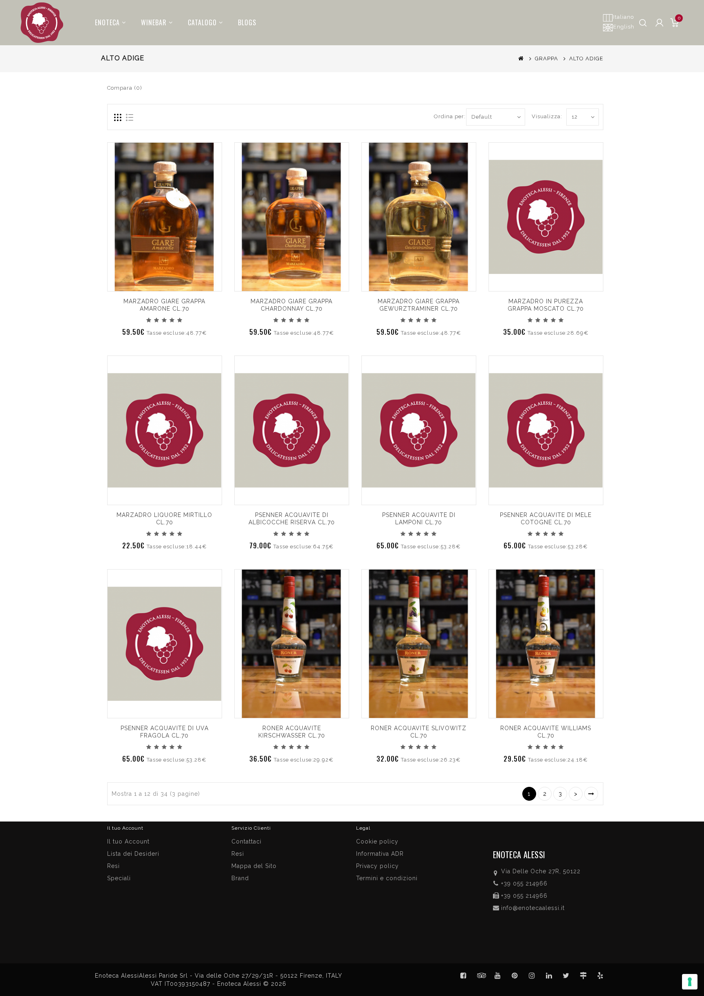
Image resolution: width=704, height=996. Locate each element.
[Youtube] (498, 975)
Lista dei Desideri (133, 853)
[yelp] (600, 975)
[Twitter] (481, 975)
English (623, 27)
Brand (240, 878)
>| (591, 794)
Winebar (154, 22)
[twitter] (566, 975)
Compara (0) (124, 88)
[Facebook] (464, 975)
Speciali (119, 878)
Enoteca (107, 22)
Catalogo (202, 22)
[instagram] (532, 975)
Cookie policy (377, 841)
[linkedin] (549, 975)
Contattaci (246, 841)
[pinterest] (515, 975)
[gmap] (583, 975)
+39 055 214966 (524, 883)
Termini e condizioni (387, 878)
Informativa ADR (380, 853)
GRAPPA (546, 58)
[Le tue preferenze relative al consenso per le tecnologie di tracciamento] (689, 981)
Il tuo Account (128, 841)
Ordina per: (447, 116)
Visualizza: (541, 116)
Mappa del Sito (254, 866)
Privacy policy (377, 866)
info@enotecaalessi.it (533, 908)
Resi (237, 853)
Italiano (623, 17)
